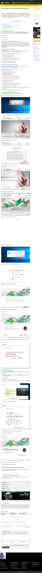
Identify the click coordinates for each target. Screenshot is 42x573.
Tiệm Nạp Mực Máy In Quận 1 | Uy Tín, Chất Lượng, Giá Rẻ (36, 52)
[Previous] (2, 514)
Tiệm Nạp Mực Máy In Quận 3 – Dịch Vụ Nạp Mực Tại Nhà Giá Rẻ (36, 59)
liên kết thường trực (24, 522)
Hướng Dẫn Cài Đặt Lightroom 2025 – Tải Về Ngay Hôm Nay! (14, 514)
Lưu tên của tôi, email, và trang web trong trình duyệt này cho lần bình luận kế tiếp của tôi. (16, 545)
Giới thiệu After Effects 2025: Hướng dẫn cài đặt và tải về (5, 513)
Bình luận (3, 534)
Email (13, 541)
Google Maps (35, 566)
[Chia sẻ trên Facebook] (12, 520)
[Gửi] (30, 3)
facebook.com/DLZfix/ (5, 568)
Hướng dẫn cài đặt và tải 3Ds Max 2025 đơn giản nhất (24, 513)
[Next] (29, 514)
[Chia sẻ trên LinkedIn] (18, 520)
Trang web (22, 541)
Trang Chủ (6, 5)
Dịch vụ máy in (21, 5)
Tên (3, 541)
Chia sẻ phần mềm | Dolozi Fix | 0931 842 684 (13, 522)
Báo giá (32, 5)
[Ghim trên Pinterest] (17, 520)
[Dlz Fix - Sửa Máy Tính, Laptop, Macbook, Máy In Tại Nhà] (6, 3)
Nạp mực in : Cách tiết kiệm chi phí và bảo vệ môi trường (36, 44)
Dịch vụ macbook (27, 5)
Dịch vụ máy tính (15, 5)
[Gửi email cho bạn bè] (15, 520)
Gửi (37, 23)
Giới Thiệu (10, 5)
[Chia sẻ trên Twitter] (14, 520)
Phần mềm (36, 5)
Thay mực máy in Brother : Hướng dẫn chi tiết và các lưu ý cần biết (36, 48)
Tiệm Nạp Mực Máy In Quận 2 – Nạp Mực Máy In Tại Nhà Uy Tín (36, 55)
